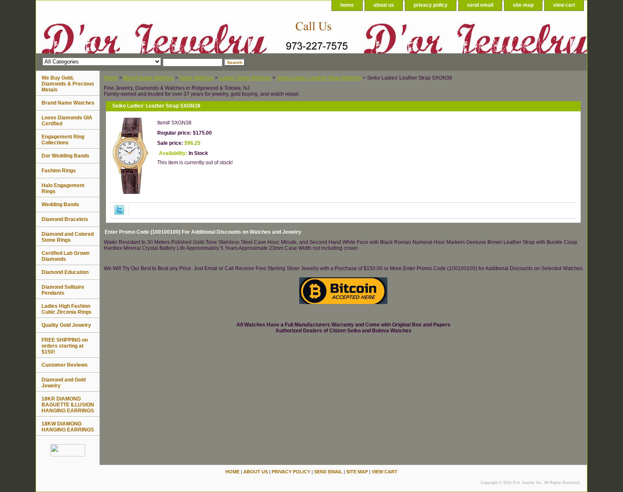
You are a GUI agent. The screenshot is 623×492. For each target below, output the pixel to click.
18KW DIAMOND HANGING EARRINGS (68, 427)
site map (523, 5)
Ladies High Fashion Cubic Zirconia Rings (67, 309)
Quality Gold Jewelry (66, 325)
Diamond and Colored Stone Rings (68, 237)
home (347, 5)
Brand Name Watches (148, 78)
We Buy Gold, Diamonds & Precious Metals (68, 84)
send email (480, 5)
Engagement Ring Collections (63, 140)
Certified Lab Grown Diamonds (65, 256)
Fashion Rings (59, 171)
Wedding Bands (60, 204)
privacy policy (431, 5)
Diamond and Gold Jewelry (64, 383)
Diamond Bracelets (65, 219)
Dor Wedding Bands (65, 156)
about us (383, 5)
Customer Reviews (65, 365)
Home (111, 78)
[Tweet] (119, 213)
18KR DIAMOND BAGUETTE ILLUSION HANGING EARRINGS (68, 405)
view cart (564, 5)
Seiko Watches (196, 78)
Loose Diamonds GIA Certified (67, 121)
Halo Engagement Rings (63, 188)
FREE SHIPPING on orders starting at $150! (65, 346)
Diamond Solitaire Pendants (63, 290)
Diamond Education (65, 272)
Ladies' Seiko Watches (245, 78)
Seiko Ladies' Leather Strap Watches (319, 78)
